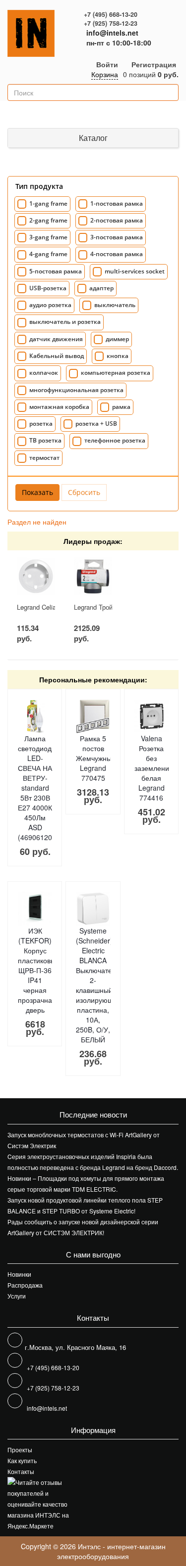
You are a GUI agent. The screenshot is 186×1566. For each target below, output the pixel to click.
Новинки (19, 1274)
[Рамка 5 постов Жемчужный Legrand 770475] (93, 716)
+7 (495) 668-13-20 (110, 14)
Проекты (19, 1449)
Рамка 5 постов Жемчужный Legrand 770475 (96, 758)
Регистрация (153, 64)
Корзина (104, 74)
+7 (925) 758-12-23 (110, 23)
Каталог (93, 137)
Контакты (20, 1471)
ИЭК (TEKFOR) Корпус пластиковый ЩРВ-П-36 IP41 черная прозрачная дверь (39, 970)
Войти (107, 64)
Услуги (16, 1296)
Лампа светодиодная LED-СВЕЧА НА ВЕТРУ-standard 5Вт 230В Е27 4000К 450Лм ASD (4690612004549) (46, 787)
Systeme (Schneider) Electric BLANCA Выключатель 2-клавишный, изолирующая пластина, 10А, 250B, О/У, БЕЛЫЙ (99, 985)
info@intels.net (112, 33)
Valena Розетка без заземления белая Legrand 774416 (153, 768)
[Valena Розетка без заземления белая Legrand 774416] (151, 716)
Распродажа (25, 1285)
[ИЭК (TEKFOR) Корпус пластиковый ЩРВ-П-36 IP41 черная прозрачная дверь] (35, 909)
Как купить (22, 1460)
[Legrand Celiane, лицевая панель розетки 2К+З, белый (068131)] (36, 576)
